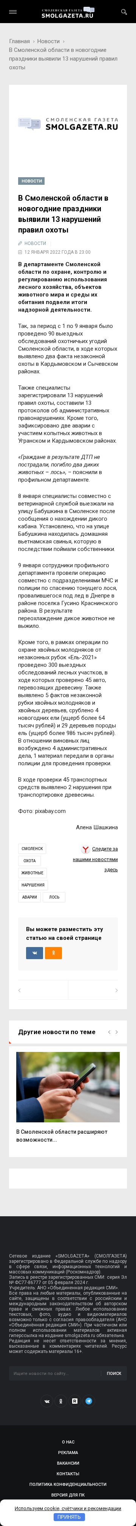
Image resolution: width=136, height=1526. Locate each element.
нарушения (33, 885)
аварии (29, 897)
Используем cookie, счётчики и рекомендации (68, 1508)
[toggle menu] (13, 12)
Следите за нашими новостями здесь (95, 859)
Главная (19, 41)
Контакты (68, 1473)
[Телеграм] (88, 1401)
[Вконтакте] (46, 1401)
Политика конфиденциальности (68, 1484)
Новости (48, 41)
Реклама (68, 1452)
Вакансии (68, 1463)
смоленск (32, 849)
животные (32, 873)
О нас (68, 1442)
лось (54, 897)
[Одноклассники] (60, 1401)
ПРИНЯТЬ (69, 1517)
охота (29, 861)
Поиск (114, 1373)
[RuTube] (74, 1401)
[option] (68, 1101)
